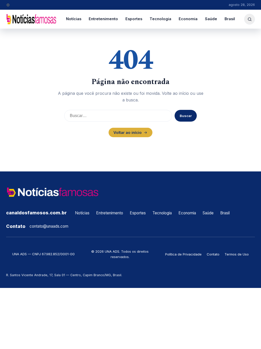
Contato (213, 254)
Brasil (230, 19)
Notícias (73, 19)
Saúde (211, 19)
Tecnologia (160, 19)
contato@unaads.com (49, 226)
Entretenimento (103, 19)
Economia (188, 19)
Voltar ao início (127, 132)
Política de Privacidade (183, 254)
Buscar (186, 116)
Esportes (133, 19)
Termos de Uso (237, 254)
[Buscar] (249, 19)
